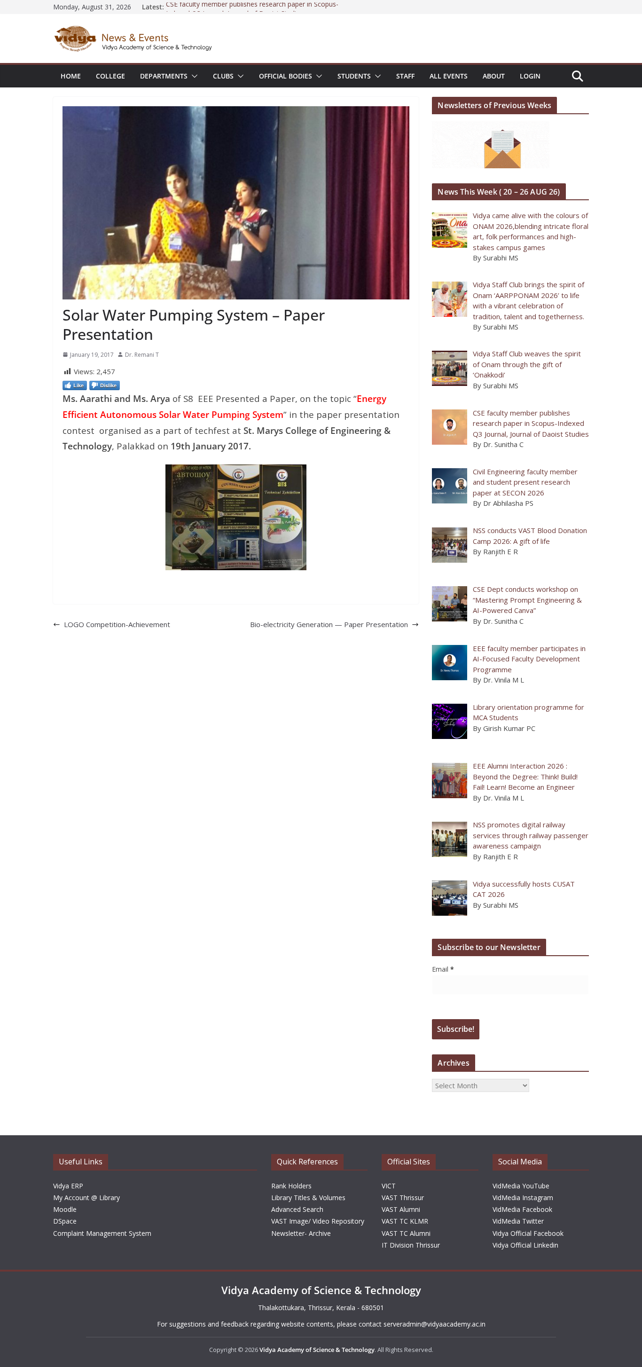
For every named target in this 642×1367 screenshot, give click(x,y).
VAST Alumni (401, 1209)
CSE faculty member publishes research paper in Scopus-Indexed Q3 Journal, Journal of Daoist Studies (252, 11)
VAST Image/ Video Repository (317, 1221)
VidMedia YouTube (521, 1185)
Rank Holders (291, 1185)
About (494, 75)
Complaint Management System (102, 1233)
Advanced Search (297, 1209)
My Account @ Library (86, 1197)
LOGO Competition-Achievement (117, 624)
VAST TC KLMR (405, 1221)
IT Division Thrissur (411, 1245)
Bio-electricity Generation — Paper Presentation (329, 624)
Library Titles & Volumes (308, 1197)
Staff (405, 75)
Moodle (65, 1209)
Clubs (223, 75)
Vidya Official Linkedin (525, 1245)
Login (530, 75)
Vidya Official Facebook (528, 1233)
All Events (449, 75)
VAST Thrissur (403, 1197)
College (110, 75)
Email (443, 969)
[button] (193, 76)
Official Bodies (285, 75)
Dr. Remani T (142, 355)
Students (354, 75)
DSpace (65, 1221)
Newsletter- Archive (301, 1233)
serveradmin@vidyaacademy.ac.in (434, 1324)
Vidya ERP (68, 1185)
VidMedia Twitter (518, 1221)
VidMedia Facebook (522, 1209)
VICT (389, 1185)
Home (71, 75)
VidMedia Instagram (523, 1197)
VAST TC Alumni (406, 1233)
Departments (164, 75)
